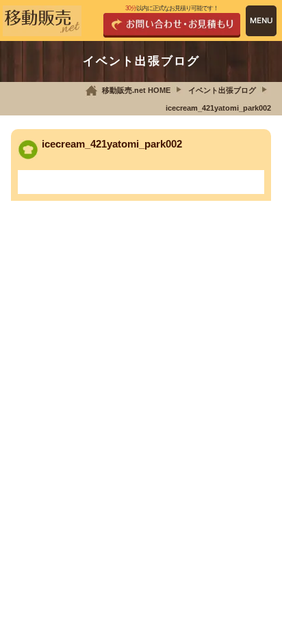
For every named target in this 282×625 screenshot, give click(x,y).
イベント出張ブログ (222, 90)
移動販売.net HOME (136, 90)
